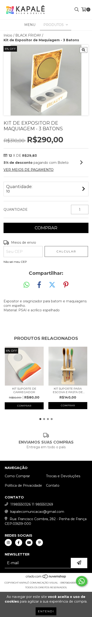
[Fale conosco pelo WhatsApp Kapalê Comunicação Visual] (81, 581)
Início (8, 35)
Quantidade (16, 209)
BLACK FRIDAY (28, 35)
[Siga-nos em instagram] (8, 542)
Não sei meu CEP (15, 261)
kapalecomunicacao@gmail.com (37, 512)
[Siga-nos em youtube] (29, 542)
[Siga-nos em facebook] (18, 542)
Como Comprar (17, 476)
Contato (52, 485)
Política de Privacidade (23, 485)
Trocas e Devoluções (63, 476)
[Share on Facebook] (39, 285)
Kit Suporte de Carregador (24, 390)
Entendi (46, 611)
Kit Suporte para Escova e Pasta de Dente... (68, 390)
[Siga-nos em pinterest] (39, 542)
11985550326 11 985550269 (31, 504)
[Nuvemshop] (46, 578)
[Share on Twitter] (52, 285)
